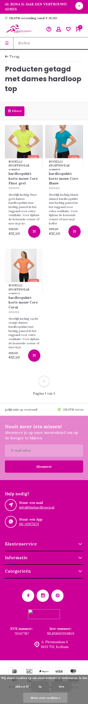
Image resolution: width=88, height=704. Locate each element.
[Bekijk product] (34, 231)
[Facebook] (28, 596)
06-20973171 (29, 524)
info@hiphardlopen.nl (36, 507)
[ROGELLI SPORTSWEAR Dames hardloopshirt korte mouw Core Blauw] (64, 144)
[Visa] (59, 672)
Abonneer (44, 466)
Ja (40, 686)
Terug (15, 56)
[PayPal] (44, 672)
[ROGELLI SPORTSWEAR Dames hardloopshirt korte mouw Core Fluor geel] (24, 144)
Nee (61, 686)
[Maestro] (73, 672)
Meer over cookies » (45, 698)
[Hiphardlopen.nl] (19, 29)
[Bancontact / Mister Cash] (29, 672)
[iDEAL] (15, 672)
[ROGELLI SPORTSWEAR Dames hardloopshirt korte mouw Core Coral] (24, 268)
